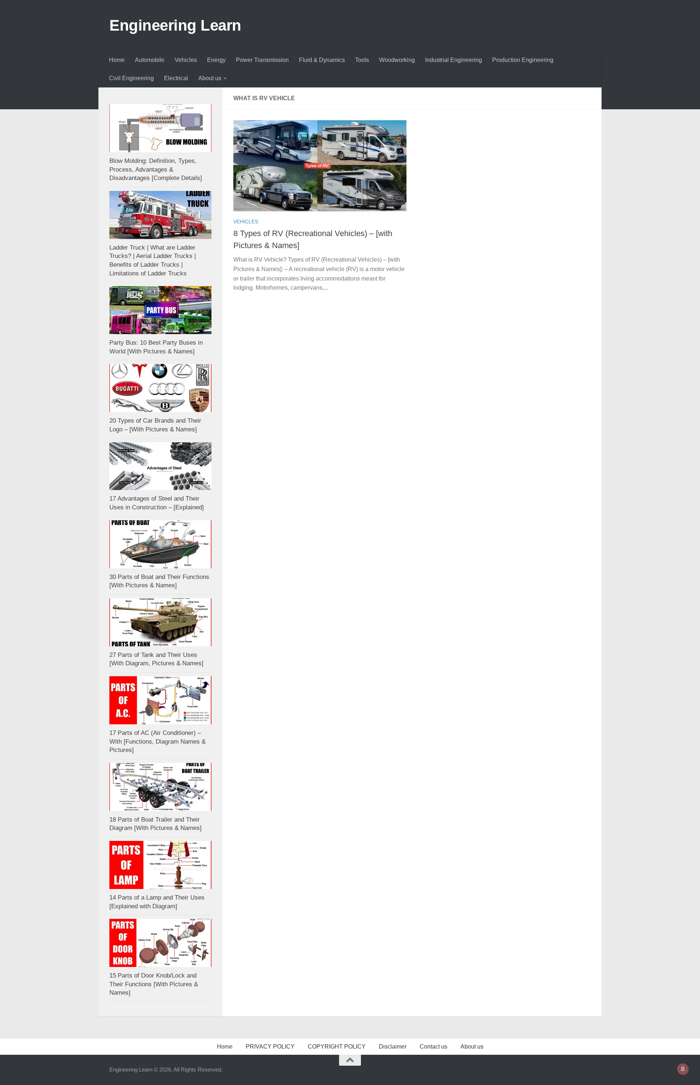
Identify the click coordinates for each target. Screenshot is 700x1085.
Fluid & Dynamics (322, 60)
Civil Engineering (131, 78)
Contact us (433, 1046)
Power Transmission (262, 60)
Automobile (149, 60)
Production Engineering (522, 60)
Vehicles (186, 60)
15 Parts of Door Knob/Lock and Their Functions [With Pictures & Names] (153, 984)
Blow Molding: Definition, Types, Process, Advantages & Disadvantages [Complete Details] (155, 169)
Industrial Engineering (453, 60)
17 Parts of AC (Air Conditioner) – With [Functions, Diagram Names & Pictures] (157, 741)
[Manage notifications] (683, 1069)
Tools (362, 60)
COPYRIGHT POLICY (337, 1046)
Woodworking (397, 60)
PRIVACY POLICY (270, 1046)
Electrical (176, 78)
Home (117, 60)
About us (209, 78)
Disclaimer (393, 1046)
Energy (216, 60)
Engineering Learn (175, 25)
